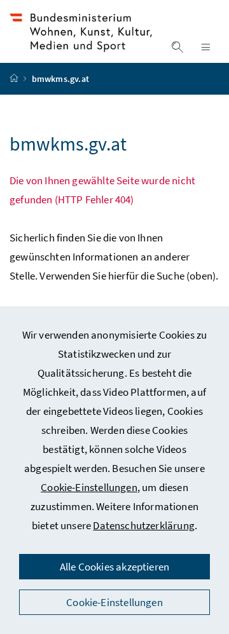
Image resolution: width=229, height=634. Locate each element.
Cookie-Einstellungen (89, 487)
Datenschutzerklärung (144, 525)
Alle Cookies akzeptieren (114, 567)
